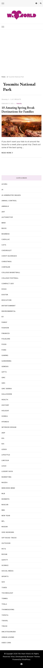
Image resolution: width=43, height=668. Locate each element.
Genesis (5, 366)
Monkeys (5, 499)
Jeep (3, 433)
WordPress (26, 659)
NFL (3, 521)
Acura (4, 184)
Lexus (4, 449)
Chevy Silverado (9, 256)
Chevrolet (7, 250)
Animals (5, 206)
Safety (5, 560)
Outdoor (6, 543)
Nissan (5, 527)
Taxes (4, 588)
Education (6, 300)
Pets (4, 549)
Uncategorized (9, 632)
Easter (5, 295)
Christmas (6, 262)
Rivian (4, 554)
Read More (6, 153)
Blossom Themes (33, 656)
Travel (19, 103)
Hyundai (5, 422)
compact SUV (8, 284)
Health (5, 400)
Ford (4, 350)
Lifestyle (6, 455)
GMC (3, 378)
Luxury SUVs (7, 471)
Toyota (5, 615)
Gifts (4, 372)
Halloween (7, 394)
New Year (6, 516)
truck (4, 626)
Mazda (5, 482)
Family (4, 322)
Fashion (5, 328)
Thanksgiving (8, 610)
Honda (5, 416)
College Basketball (11, 273)
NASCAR (5, 505)
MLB (3, 494)
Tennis (5, 598)
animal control (9, 201)
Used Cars (6, 643)
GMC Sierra (7, 389)
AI (2, 190)
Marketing (6, 477)
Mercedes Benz (8, 488)
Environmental (9, 311)
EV (3, 317)
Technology (7, 593)
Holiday (5, 411)
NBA (3, 510)
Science (5, 565)
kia (3, 438)
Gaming (5, 355)
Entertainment (9, 306)
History (5, 405)
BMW (4, 223)
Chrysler (6, 267)
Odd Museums (8, 532)
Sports (5, 576)
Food (4, 344)
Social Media (7, 571)
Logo (4, 466)
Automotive (7, 217)
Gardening (6, 361)
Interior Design (9, 427)
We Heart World (24, 654)
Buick (4, 228)
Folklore (6, 339)
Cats (4, 245)
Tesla (4, 604)
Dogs (4, 289)
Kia (3, 444)
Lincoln (5, 460)
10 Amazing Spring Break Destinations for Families (18, 110)
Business (5, 234)
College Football (10, 278)
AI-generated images (11, 195)
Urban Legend (8, 637)
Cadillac (6, 239)
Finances (6, 333)
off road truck (9, 538)
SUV (3, 582)
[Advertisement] (21, 51)
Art (3, 212)
